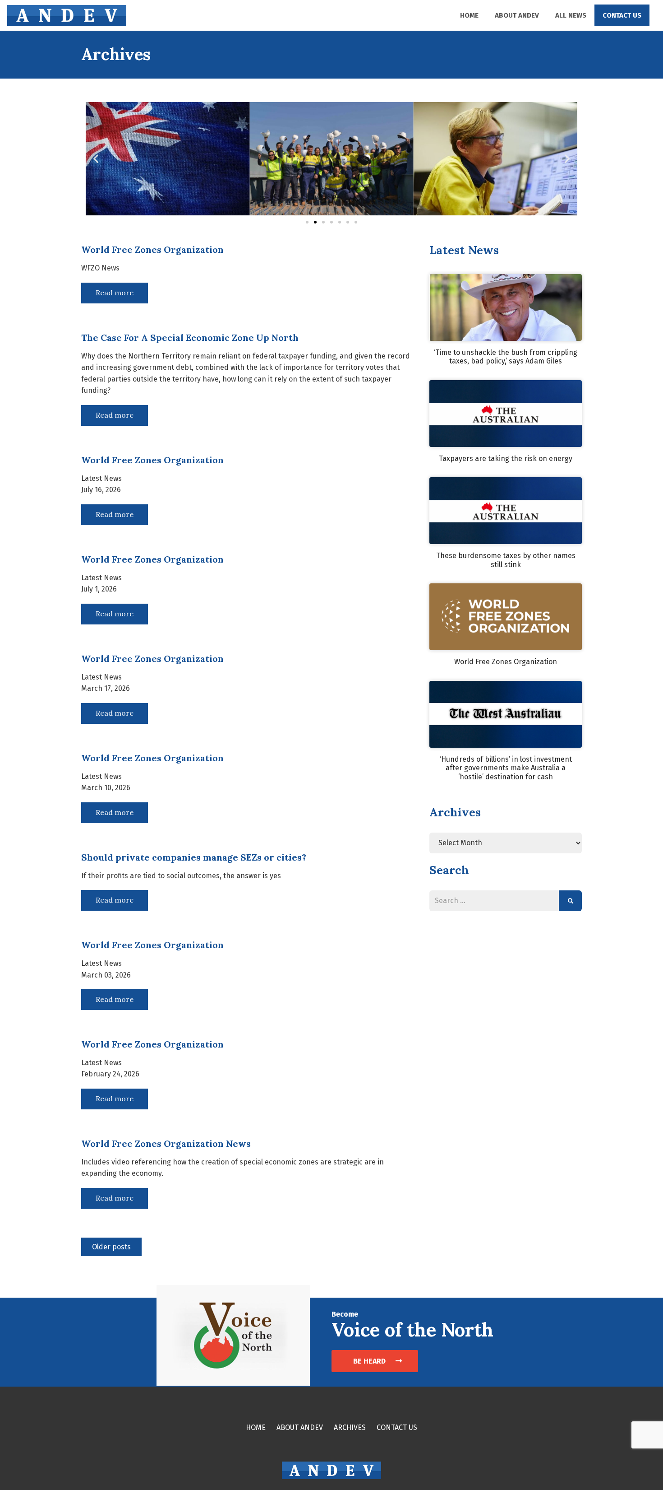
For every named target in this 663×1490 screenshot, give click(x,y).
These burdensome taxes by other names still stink (506, 560)
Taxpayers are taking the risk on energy (505, 458)
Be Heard (370, 1361)
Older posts (111, 1247)
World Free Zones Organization (505, 661)
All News (570, 15)
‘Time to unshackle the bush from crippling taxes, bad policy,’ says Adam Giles (505, 357)
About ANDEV (517, 15)
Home (469, 15)
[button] (95, 158)
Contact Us (622, 15)
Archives (350, 1427)
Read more (115, 292)
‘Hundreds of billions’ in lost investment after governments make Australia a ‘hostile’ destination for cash (506, 768)
